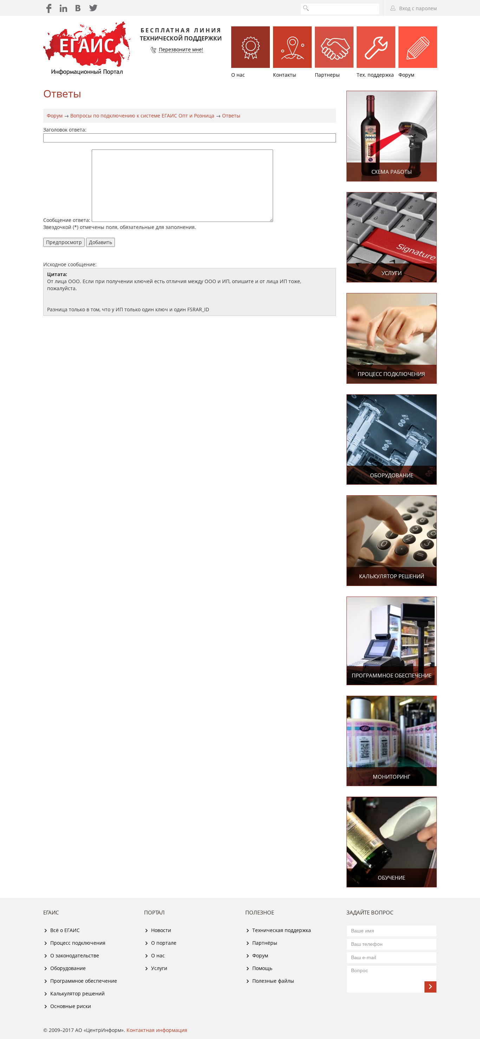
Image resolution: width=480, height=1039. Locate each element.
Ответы (231, 115)
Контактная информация (157, 1030)
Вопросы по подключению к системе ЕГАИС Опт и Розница (142, 115)
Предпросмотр (64, 242)
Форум (55, 115)
